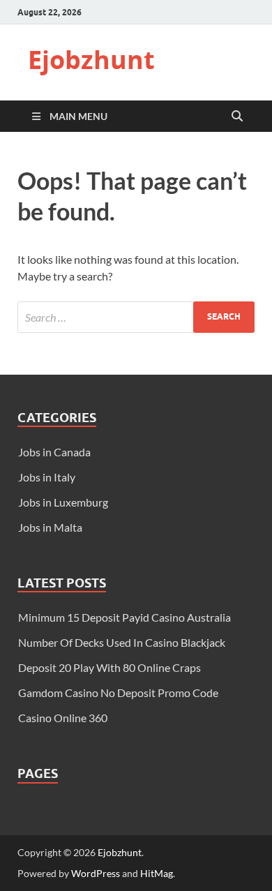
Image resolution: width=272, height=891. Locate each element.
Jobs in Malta (50, 527)
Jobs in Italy (46, 477)
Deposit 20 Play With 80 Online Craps (109, 667)
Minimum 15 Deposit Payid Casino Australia (124, 617)
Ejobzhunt (91, 60)
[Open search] (237, 116)
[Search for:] (136, 317)
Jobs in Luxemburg (63, 502)
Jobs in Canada (54, 451)
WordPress (95, 873)
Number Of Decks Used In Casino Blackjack (121, 642)
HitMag (156, 873)
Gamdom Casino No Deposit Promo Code (118, 692)
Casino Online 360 (62, 717)
